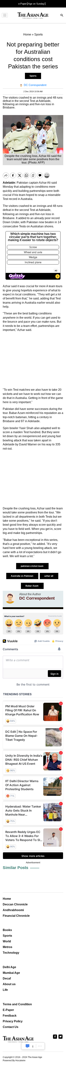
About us (9, 984)
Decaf (7, 978)
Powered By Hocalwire (14, 1060)
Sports (33, 76)
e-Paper (22, 3)
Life (5, 989)
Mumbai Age (11, 972)
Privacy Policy (13, 1021)
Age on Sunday (36, 3)
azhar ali (49, 576)
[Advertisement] (33, 360)
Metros (7, 947)
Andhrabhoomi (13, 910)
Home (7, 898)
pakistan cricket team (32, 566)
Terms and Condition (17, 1004)
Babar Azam (32, 586)
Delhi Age (9, 967)
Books (7, 930)
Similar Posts (15, 867)
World (7, 941)
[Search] (62, 15)
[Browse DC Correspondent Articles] (10, 598)
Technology (11, 952)
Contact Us (10, 1026)
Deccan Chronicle (15, 904)
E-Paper (8, 1009)
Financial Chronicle (16, 915)
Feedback (9, 1015)
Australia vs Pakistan (22, 576)
